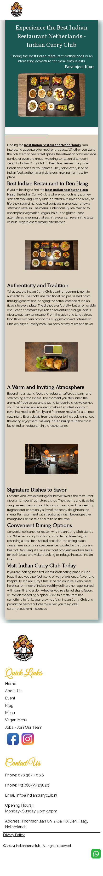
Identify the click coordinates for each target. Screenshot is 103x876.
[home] (16, 10)
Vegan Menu (16, 720)
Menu (10, 712)
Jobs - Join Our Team (23, 727)
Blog (9, 705)
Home (10, 683)
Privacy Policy (14, 835)
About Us (13, 691)
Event (10, 698)
